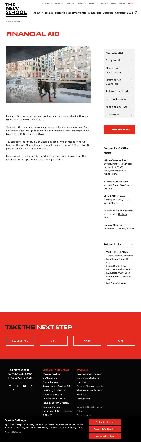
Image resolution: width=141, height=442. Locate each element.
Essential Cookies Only (105, 429)
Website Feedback (52, 374)
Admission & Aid (124, 12)
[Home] (16, 10)
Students (47, 3)
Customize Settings (105, 422)
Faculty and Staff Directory (56, 402)
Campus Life (94, 12)
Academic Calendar (52, 394)
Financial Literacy (116, 106)
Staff (91, 3)
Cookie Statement (13, 432)
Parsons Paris (83, 398)
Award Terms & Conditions (119, 255)
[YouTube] (24, 386)
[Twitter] (17, 386)
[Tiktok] (12, 390)
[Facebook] (10, 386)
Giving (122, 3)
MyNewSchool (50, 378)
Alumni (71, 3)
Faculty (82, 3)
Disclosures (112, 114)
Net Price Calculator (116, 283)
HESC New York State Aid (119, 269)
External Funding (116, 98)
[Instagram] (32, 386)
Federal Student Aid (117, 91)
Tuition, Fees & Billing (117, 252)
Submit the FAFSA (119, 129)
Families (59, 3)
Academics (47, 12)
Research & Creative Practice (70, 12)
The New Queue (42, 130)
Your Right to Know (52, 407)
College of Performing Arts (90, 386)
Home (8, 21)
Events (104, 3)
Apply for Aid (113, 60)
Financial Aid (114, 53)
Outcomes (108, 12)
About (37, 12)
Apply (130, 3)
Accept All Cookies (105, 436)
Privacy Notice (84, 415)
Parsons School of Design (89, 374)
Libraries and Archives (54, 398)
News (113, 3)
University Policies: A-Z (54, 390)
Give (120, 341)
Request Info (20, 341)
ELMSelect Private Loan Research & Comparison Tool (118, 276)
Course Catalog (50, 382)
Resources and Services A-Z (56, 386)
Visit (54, 341)
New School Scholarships (113, 70)
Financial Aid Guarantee (113, 81)
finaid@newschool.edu (115, 170)
